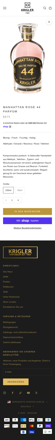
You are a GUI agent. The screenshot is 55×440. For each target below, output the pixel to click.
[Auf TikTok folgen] (20, 392)
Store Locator (9, 302)
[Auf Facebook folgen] (12, 392)
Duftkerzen (8, 286)
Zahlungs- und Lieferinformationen (20, 332)
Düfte (5, 276)
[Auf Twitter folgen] (36, 392)
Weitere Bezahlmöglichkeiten (28, 228)
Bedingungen (9, 322)
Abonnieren (15, 382)
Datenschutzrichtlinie (13, 337)
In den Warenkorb (27, 211)
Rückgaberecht (10, 327)
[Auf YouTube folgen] (28, 392)
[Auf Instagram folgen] (4, 392)
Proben (6, 281)
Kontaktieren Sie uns (13, 307)
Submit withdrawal (12, 342)
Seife (5, 292)
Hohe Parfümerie (11, 297)
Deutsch (26, 406)
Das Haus (8, 271)
